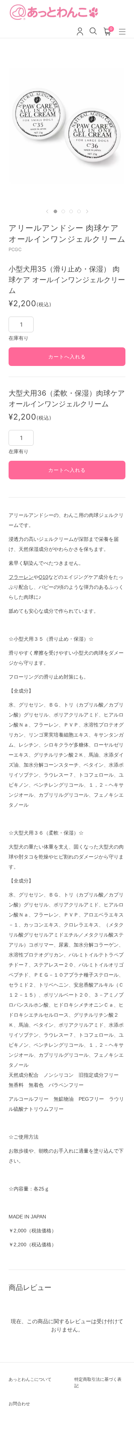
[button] (47, 211)
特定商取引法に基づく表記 (97, 1382)
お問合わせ (19, 1403)
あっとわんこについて (30, 1379)
